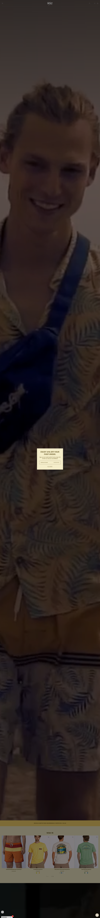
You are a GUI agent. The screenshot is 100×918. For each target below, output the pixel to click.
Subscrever (56, 462)
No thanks (50, 466)
